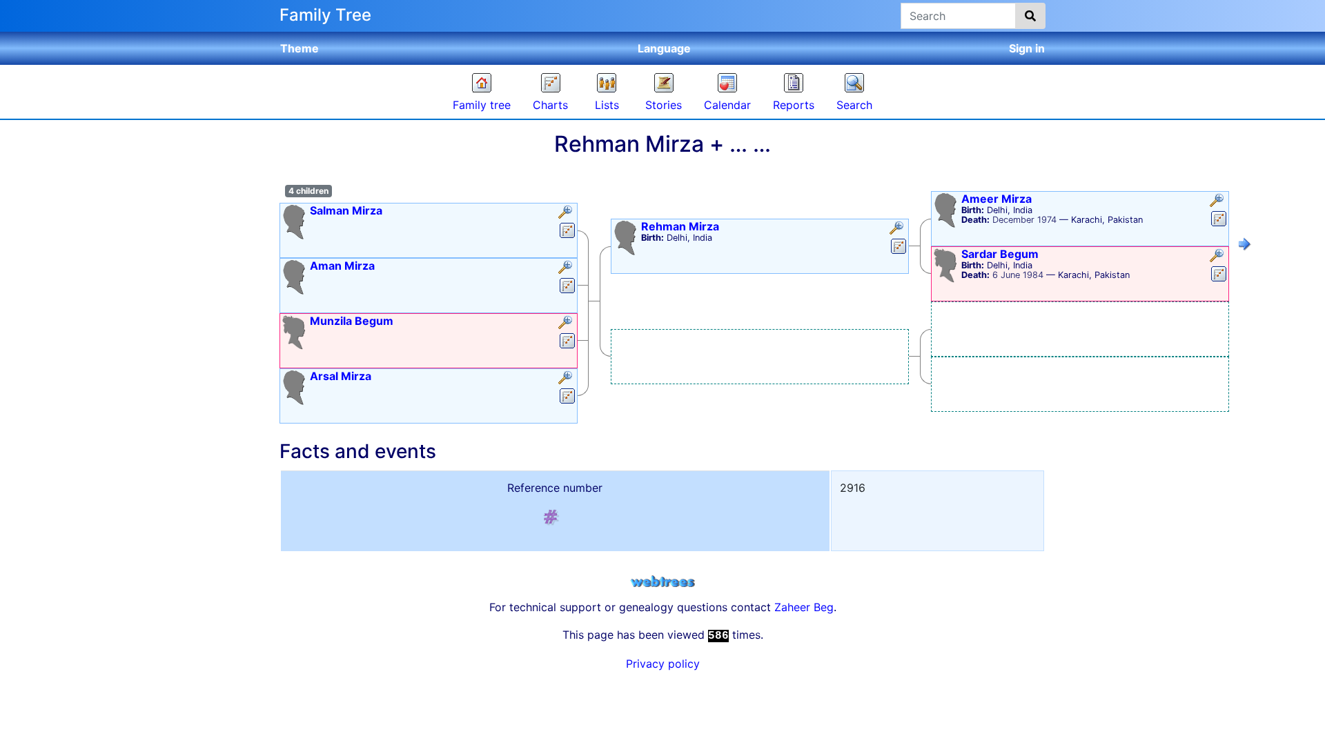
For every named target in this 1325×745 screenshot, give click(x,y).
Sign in (1027, 48)
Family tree (482, 105)
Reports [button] (793, 105)
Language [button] (664, 48)
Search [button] (854, 105)
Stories (663, 105)
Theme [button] (299, 48)
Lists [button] (607, 105)
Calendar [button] (727, 105)
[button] (567, 213)
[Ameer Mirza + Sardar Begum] (1245, 246)
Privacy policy (663, 663)
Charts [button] (550, 105)
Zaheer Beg (804, 607)
